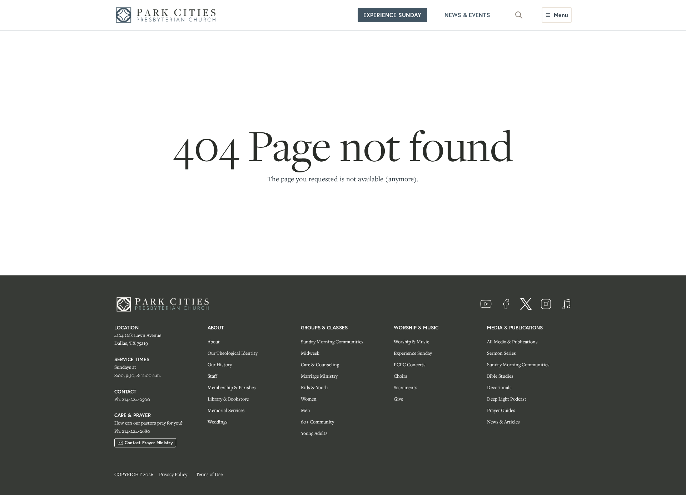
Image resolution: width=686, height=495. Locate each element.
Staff (212, 376)
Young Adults (314, 433)
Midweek (310, 353)
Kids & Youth (314, 387)
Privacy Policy (173, 474)
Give (398, 399)
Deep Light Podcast (506, 399)
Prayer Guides (501, 410)
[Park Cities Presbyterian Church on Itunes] (566, 304)
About (214, 341)
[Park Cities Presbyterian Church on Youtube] (485, 304)
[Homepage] (168, 15)
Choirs (400, 376)
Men (305, 410)
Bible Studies (500, 376)
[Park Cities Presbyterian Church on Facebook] (505, 304)
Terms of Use (209, 474)
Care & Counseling (320, 364)
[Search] (518, 15)
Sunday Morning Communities (332, 341)
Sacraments (405, 387)
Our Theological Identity (233, 353)
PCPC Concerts (410, 364)
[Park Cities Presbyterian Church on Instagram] (546, 304)
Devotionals (499, 387)
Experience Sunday (413, 353)
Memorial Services (226, 410)
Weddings (218, 421)
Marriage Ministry (319, 376)
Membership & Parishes (232, 387)
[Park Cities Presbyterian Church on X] (526, 304)
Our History (220, 364)
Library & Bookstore (228, 399)
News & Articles (503, 421)
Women (309, 399)
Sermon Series (501, 353)
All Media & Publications (512, 341)
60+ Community (317, 421)
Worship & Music (411, 341)
